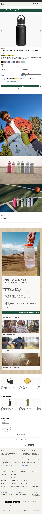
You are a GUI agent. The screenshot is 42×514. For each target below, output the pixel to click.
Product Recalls (19, 510)
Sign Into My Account (5, 471)
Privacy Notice (24, 508)
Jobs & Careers (24, 481)
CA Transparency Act (27, 510)
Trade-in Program (4, 487)
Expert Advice (13, 481)
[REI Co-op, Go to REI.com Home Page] (2, 4)
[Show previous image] (2, 30)
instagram (23, 501)
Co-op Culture (24, 483)
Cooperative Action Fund (36, 483)
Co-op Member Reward (6, 79)
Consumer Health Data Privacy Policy (9, 510)
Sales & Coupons (35, 471)
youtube (33, 501)
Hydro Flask (3, 48)
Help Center (5, 492)
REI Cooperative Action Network (7, 465)
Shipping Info (13, 477)
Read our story (3, 456)
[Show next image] (40, 30)
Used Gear (3, 486)
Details (23, 465)
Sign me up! (31, 445)
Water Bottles (4, 12)
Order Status (13, 471)
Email (9, 443)
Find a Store (20, 492)
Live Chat (35, 492)
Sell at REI (23, 484)
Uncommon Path (14, 484)
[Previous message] (4, 10)
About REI (34, 481)
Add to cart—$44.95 (20, 86)
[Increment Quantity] (7, 66)
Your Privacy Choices (16, 508)
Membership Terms (36, 510)
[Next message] (36, 10)
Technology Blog (35, 486)
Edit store (2, 75)
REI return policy (21, 88)
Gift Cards (23, 473)
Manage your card (28, 465)
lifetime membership (8, 81)
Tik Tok (26, 501)
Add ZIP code (23, 75)
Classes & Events (14, 483)
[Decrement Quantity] (1, 66)
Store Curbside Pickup (15, 475)
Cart (38, 4)
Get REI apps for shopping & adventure (12, 500)
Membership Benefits (5, 476)
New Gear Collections (5, 484)
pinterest (31, 501)
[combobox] (21, 7)
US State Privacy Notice (32, 508)
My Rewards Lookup (5, 473)
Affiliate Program (24, 486)
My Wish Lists (3, 474)
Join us (23, 457)
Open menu (40, 4)
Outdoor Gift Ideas (24, 471)
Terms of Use (8, 508)
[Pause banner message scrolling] (37, 10)
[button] (21, 30)
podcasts (36, 501)
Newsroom (34, 484)
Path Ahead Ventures (15, 486)
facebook (28, 501)
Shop (6, 4)
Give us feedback (18, 436)
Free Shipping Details (36, 473)
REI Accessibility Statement (21, 511)
